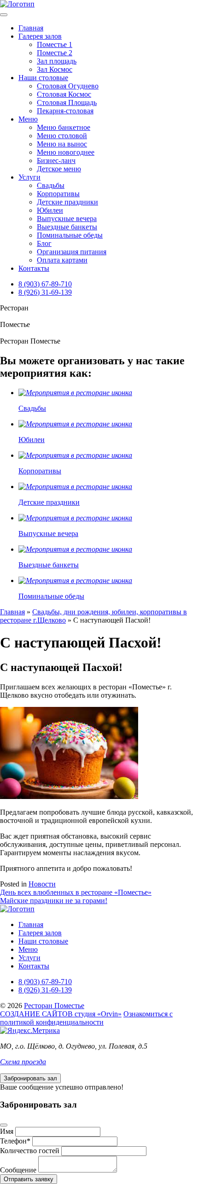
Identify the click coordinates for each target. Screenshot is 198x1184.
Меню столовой (62, 136)
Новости (42, 884)
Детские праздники (67, 202)
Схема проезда (23, 1062)
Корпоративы (58, 194)
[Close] (3, 1125)
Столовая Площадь (67, 102)
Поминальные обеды (70, 235)
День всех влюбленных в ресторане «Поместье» (75, 892)
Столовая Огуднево (68, 86)
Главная (30, 28)
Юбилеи (50, 210)
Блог (44, 243)
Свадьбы (50, 185)
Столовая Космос (64, 94)
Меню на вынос (62, 144)
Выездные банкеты (67, 227)
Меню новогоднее (65, 152)
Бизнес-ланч (56, 160)
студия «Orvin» (61, 1014)
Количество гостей (29, 1151)
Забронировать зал (30, 1078)
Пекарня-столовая (65, 111)
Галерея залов (40, 36)
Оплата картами (62, 260)
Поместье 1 (54, 44)
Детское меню (59, 169)
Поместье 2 (54, 53)
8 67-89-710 (45, 284)
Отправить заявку (28, 1179)
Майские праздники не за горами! (53, 900)
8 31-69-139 (45, 292)
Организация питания (71, 252)
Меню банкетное (63, 127)
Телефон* (15, 1141)
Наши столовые (43, 78)
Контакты (33, 268)
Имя (6, 1131)
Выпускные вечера (67, 218)
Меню (28, 119)
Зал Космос (54, 69)
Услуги (29, 177)
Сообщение (18, 1170)
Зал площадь (56, 61)
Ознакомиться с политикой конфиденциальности (86, 1018)
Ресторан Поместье (54, 1005)
